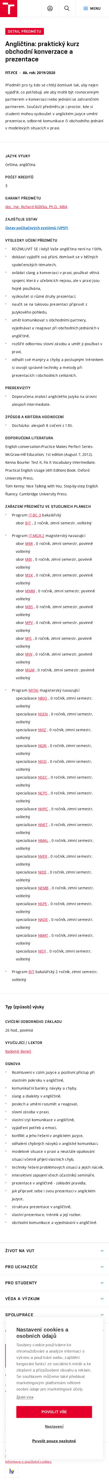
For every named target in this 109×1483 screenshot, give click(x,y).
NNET (43, 824)
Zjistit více (25, 1397)
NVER (42, 856)
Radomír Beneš (18, 1051)
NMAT (43, 935)
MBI (28, 559)
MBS (29, 606)
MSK (29, 575)
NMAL (43, 840)
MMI (29, 543)
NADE (43, 919)
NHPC (43, 808)
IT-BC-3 (35, 515)
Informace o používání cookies (28, 1461)
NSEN (43, 713)
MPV (29, 622)
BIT (28, 522)
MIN (28, 654)
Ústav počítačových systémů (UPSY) (36, 228)
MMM (30, 590)
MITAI (33, 690)
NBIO (42, 698)
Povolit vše (54, 1412)
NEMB (43, 887)
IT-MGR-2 (36, 535)
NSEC (43, 777)
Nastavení (54, 1426)
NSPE (42, 903)
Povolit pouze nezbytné (54, 1441)
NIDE (42, 872)
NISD (42, 761)
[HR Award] (12, 1471)
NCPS (43, 793)
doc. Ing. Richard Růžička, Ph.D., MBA (36, 206)
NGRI (42, 745)
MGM (29, 669)
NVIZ (42, 729)
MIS (28, 638)
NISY (42, 951)
